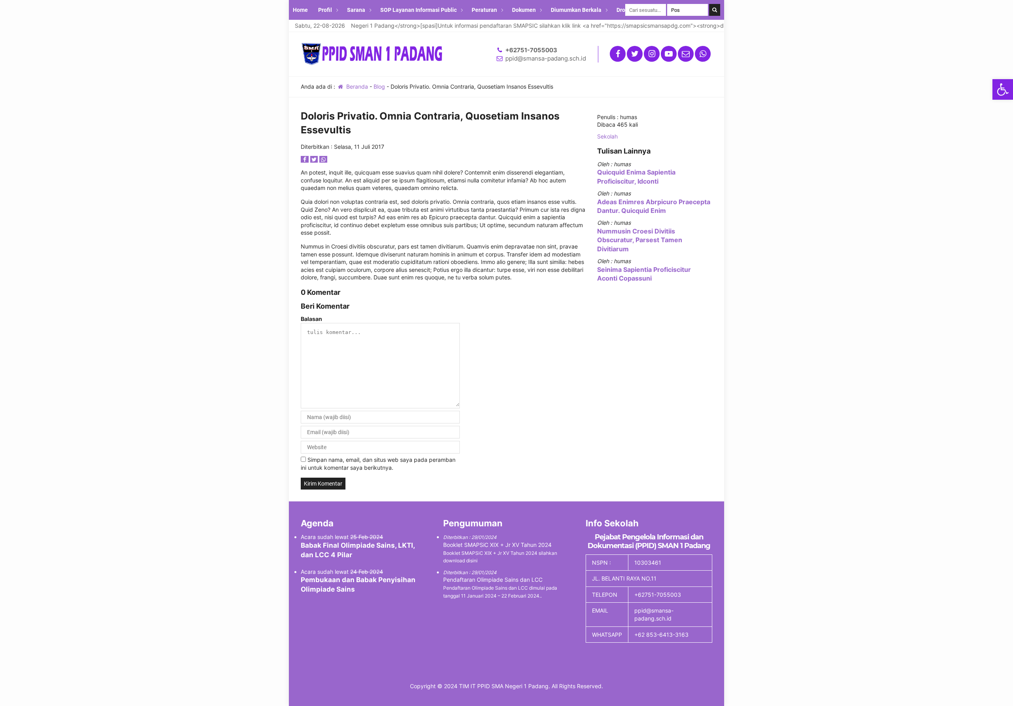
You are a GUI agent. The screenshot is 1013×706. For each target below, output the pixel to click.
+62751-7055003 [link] (531, 50)
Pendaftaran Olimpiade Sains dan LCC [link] (493, 579)
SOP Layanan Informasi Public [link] (418, 10)
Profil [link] (325, 10)
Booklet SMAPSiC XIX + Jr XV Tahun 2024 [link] (497, 544)
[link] (1002, 89)
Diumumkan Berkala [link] (576, 10)
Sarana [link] (356, 10)
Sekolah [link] (607, 136)
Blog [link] (379, 86)
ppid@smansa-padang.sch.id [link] (545, 58)
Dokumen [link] (524, 10)
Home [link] (300, 10)
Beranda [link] (356, 86)
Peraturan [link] (484, 10)
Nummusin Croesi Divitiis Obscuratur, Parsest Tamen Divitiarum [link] (639, 240)
